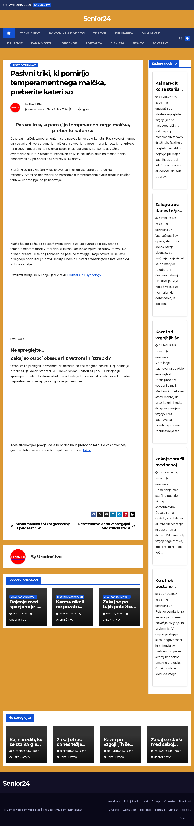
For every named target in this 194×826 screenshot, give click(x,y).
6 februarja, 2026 (26, 751)
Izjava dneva (30, 33)
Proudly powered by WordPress (22, 809)
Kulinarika (124, 33)
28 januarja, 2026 (167, 751)
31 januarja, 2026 (120, 751)
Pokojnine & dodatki (67, 33)
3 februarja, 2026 (73, 751)
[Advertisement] (72, 214)
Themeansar (73, 809)
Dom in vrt (151, 33)
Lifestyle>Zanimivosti (24, 65)
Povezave (160, 43)
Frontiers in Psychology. (84, 275)
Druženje (15, 43)
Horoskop (68, 43)
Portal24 (93, 43)
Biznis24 (117, 43)
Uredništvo (36, 104)
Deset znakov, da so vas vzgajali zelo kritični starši (104, 526)
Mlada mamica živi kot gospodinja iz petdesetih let (43, 526)
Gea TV (138, 43)
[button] (180, 38)
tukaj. (87, 450)
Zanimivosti (41, 43)
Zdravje (100, 33)
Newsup (57, 809)
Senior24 (97, 19)
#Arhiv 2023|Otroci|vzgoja (70, 109)
